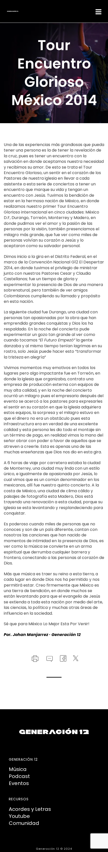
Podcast (19, 776)
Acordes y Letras (30, 809)
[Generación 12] (2, 11)
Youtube (19, 816)
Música (18, 769)
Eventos (19, 783)
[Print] (34, 658)
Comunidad (24, 823)
